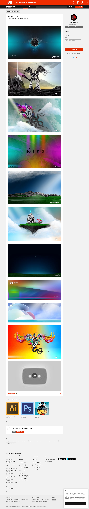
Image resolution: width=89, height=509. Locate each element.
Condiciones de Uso (16, 506)
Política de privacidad (24, 506)
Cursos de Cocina (9, 486)
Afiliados (33, 501)
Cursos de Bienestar (10, 488)
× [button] (87, 2)
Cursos (7, 499)
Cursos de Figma (35, 469)
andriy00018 (19, 399)
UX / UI (73, 40)
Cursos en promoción (49, 462)
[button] (33, 7)
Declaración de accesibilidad (41, 506)
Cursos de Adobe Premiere (37, 465)
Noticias (42, 499)
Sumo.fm (37, 416)
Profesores (45, 501)
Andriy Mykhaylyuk (19, 18)
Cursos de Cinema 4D (36, 464)
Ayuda (48, 499)
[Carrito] (69, 7)
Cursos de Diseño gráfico (24, 465)
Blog (45, 499)
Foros (18, 499)
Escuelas (26, 499)
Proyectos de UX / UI (11, 443)
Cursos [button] (18, 6)
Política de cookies (32, 506)
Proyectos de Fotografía (22, 441)
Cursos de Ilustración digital (24, 460)
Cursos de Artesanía (23, 464)
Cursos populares (48, 461)
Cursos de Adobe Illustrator (37, 460)
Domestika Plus (17, 501)
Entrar (72, 6)
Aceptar (76, 503)
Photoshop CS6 (24, 416)
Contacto (38, 499)
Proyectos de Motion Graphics (52, 441)
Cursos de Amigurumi (23, 480)
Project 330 (67, 35)
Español (54, 499)
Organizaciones (39, 501)
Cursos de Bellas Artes (23, 467)
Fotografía (71, 39)
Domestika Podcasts (10, 501)
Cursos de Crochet (23, 478)
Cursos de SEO (22, 473)
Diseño (66, 39)
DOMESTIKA (10, 7)
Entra (14, 431)
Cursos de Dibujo (22, 462)
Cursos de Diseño (9, 467)
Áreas (20, 456)
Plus (30, 6)
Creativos (22, 499)
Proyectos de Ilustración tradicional (36, 441)
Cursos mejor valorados (50, 459)
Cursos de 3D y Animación (11, 468)
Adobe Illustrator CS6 (10, 416)
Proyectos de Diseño (11, 441)
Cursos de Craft (9, 459)
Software (35, 456)
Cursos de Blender (36, 467)
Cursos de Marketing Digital (24, 476)
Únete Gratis (20, 431)
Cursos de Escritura (10, 474)
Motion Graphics (68, 40)
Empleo (15, 499)
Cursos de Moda (9, 473)
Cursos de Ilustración (10, 458)
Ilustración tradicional (77, 39)
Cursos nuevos (48, 458)
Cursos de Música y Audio (11, 482)
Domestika (34, 499)
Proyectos (25, 6)
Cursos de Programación (24, 475)
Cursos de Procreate (36, 462)
